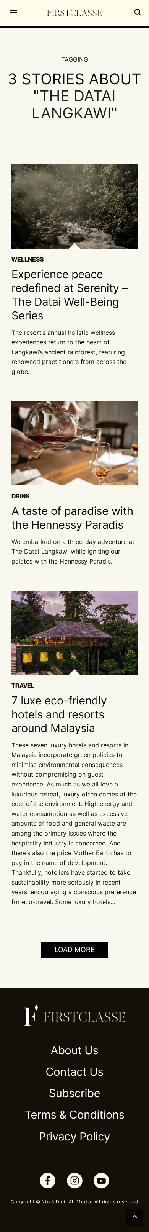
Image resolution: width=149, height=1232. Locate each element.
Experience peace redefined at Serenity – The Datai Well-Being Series (69, 295)
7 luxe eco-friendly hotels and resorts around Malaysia (59, 715)
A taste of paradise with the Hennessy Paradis (72, 518)
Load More (75, 949)
